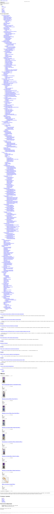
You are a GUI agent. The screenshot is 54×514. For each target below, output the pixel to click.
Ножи (6, 22)
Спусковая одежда (9, 175)
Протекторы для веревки (9, 62)
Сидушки (5, 295)
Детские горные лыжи (8, 111)
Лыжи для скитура (8, 112)
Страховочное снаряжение (7, 65)
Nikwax (3, 371)
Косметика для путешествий (8, 17)
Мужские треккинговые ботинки (10, 151)
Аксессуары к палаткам (7, 240)
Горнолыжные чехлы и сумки (8, 106)
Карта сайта (3, 12)
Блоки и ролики (7, 59)
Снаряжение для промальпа (8, 58)
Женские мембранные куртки (11, 192)
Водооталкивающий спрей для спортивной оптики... (11, 384)
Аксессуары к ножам (8, 20)
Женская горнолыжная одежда (9, 169)
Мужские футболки (10, 186)
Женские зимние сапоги (10, 137)
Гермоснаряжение (6, 275)
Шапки (6, 164)
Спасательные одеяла (7, 28)
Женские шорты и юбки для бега (12, 199)
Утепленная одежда (6, 223)
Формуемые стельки (10, 128)
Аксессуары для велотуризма (8, 72)
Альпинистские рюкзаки (7, 247)
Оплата (3, 10)
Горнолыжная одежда (7, 165)
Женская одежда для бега (9, 196)
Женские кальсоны (10, 216)
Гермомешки (7, 276)
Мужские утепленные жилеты (11, 230)
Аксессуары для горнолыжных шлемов (11, 96)
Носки (6, 156)
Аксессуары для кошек (10, 44)
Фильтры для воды (6, 40)
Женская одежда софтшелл (9, 207)
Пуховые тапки (6, 147)
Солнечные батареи (8, 301)
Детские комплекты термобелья (11, 214)
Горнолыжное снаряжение (6, 84)
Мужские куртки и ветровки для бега (12, 201)
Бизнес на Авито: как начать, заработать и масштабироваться (9, 354)
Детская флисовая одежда (9, 233)
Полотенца (5, 24)
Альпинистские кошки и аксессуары (10, 43)
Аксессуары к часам (8, 305)
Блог (2, 9)
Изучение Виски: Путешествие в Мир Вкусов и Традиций (9, 325)
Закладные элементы (8, 52)
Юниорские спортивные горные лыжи (11, 114)
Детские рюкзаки (6, 251)
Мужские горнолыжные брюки (11, 173)
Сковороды (5, 288)
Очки (6, 30)
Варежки (6, 155)
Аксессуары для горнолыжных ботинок (11, 90)
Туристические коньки (7, 260)
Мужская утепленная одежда (9, 228)
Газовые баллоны (6, 80)
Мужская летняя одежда (8, 184)
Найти (1, 4)
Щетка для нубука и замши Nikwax (8, 484)
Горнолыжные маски (7, 101)
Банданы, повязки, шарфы (9, 154)
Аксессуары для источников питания (10, 299)
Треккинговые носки (10, 161)
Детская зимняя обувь (8, 135)
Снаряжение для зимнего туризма (7, 256)
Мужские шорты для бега (10, 203)
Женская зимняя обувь (8, 136)
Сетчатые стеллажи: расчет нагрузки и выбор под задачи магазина (10, 319)
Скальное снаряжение (7, 51)
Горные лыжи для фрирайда (9, 110)
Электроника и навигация (6, 296)
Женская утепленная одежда (9, 225)
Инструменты (7, 85)
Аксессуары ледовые (8, 42)
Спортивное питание (5, 271)
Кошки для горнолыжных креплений (10, 98)
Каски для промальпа (8, 61)
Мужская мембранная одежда (9, 193)
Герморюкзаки (6, 249)
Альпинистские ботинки (7, 131)
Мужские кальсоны (10, 220)
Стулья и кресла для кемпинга (8, 122)
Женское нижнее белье (10, 218)
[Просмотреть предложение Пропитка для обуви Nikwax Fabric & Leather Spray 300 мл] (3, 454)
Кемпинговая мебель (5, 121)
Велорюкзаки (6, 248)
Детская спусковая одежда (11, 166)
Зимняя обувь (6, 134)
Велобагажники (6, 73)
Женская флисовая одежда (9, 235)
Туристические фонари (7, 37)
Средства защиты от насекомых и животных (10, 31)
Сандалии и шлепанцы (7, 148)
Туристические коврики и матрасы (7, 292)
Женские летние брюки (10, 180)
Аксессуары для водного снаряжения (9, 75)
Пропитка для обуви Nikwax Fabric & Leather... (10, 456)
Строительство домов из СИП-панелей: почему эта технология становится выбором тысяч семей (15, 331)
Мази (6, 87)
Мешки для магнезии (8, 55)
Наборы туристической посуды (8, 286)
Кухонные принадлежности (8, 285)
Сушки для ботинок (8, 88)
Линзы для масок (7, 103)
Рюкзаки (3, 246)
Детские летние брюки (10, 177)
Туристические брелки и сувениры (9, 36)
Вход (2, 6)
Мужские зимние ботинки (11, 139)
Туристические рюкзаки (7, 254)
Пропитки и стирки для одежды (10, 26)
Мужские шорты (9, 187)
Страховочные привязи (8, 64)
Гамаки (5, 241)
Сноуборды (5, 265)
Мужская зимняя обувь (8, 138)
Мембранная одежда (7, 188)
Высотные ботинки (8, 132)
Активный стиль (6, 130)
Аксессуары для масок (8, 102)
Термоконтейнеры (6, 35)
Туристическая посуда (5, 283)
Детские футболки (9, 178)
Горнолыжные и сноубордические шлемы (10, 95)
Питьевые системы (6, 23)
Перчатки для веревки (8, 56)
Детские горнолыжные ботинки (10, 92)
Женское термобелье (8, 215)
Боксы (5, 274)
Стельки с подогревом (10, 127)
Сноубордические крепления (8, 264)
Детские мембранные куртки (11, 190)
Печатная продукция (5, 245)
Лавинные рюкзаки (10, 119)
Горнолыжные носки (10, 158)
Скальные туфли (6, 57)
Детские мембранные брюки (11, 189)
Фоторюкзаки (6, 255)
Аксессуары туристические (6, 15)
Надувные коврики (6, 293)
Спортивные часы (6, 304)
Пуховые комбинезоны (10, 231)
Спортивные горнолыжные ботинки (10, 93)
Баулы (4, 273)
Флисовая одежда (6, 232)
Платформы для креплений (9, 100)
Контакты (3, 11)
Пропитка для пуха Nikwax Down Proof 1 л (10, 398)
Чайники (5, 290)
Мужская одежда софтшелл (9, 209)
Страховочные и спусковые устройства (11, 70)
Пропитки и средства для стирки (8, 25)
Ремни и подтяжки (8, 163)
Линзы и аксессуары (8, 29)
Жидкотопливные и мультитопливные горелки (10, 82)
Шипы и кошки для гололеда (9, 129)
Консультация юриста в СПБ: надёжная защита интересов (9, 337)
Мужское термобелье (8, 219)
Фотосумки (5, 282)
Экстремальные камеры (7, 307)
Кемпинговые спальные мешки (8, 268)
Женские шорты (9, 182)
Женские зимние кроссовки (11, 143)
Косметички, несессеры (7, 277)
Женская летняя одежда (8, 179)
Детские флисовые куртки (11, 234)
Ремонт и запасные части (9, 77)
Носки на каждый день (10, 160)
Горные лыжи (6, 108)
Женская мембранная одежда (9, 191)
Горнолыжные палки (8, 105)
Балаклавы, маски (8, 153)
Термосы (5, 289)
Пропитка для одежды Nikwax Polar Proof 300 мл (11, 427)
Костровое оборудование (7, 18)
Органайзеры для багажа (7, 279)
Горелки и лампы (4, 78)
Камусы (6, 86)
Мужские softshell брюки (10, 210)
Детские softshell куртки (10, 206)
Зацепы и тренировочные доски (10, 49)
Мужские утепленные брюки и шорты (12, 229)
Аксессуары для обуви (7, 124)
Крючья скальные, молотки (9, 54)
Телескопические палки (7, 32)
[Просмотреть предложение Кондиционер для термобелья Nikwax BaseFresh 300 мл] (3, 440)
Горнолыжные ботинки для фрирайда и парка (12, 91)
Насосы (6, 76)
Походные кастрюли (7, 287)
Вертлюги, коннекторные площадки (10, 60)
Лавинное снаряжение (7, 116)
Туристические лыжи (7, 261)
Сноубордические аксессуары (8, 263)
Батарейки (6, 300)
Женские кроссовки (8, 142)
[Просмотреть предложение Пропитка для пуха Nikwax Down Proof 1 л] (3, 397)
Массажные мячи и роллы (9, 50)
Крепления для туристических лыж (9, 258)
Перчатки (6, 162)
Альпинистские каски (8, 66)
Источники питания (7, 298)
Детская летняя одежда (8, 176)
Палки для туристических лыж (8, 259)
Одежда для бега (6, 195)
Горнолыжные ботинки (7, 89)
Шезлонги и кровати (7, 123)
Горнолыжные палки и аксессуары (9, 104)
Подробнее (2, 323)
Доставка (3, 499)
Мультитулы (7, 21)
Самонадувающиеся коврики (8, 294)
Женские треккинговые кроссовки (12, 144)
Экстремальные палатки (7, 244)
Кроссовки (5, 140)
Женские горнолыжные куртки (11, 171)
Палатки (3, 239)
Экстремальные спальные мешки (8, 270)
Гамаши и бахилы (8, 125)
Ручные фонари (7, 39)
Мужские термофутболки (10, 221)
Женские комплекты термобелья (11, 217)
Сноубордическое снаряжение (6, 262)
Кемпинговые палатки (7, 242)
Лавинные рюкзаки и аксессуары (10, 118)
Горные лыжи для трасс (8, 109)
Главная (3, 8)
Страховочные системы (8, 71)
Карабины (6, 68)
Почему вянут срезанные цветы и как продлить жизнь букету (9, 348)
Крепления (7, 99)
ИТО (6, 53)
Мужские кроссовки (8, 145)
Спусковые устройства (8, 63)
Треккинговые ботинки (7, 149)
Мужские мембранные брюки (11, 194)
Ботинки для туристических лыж (8, 257)
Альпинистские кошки (10, 45)
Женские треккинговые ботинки (10, 150)
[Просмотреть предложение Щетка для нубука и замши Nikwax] (5, 482)
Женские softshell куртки (10, 208)
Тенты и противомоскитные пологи (9, 243)
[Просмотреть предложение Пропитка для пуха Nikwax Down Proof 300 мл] (3, 411)
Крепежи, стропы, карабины (8, 19)
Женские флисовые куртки (11, 236)
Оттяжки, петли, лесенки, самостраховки (11, 69)
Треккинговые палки (8, 34)
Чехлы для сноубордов (7, 266)
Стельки (6, 126)
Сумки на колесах (6, 281)
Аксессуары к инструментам (11, 47)
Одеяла (5, 269)
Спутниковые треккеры (7, 306)
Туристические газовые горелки (8, 83)
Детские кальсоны (9, 213)
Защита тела (5, 115)
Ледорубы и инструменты (11, 48)
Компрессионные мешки (7, 16)
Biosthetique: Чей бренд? (4, 343)
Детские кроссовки (8, 141)
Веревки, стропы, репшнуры (9, 67)
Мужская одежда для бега (9, 200)
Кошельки (5, 278)
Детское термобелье (8, 212)
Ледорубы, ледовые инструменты (10, 46)
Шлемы (6, 97)
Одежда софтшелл (6, 204)
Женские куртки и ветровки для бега (12, 197)
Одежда (3, 152)
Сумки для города (6, 280)
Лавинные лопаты (8, 117)
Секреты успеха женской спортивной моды (7, 366)
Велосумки (5, 74)
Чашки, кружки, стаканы (7, 291)
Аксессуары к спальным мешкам (8, 267)
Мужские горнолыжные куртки (11, 174)
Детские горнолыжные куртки (11, 168)
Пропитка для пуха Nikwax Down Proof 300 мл (10, 413)
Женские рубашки (9, 181)
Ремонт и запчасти (6, 27)
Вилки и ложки (6, 284)
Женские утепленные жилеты (11, 227)
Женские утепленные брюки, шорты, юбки (13, 226)
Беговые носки (9, 157)
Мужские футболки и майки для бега (12, 202)
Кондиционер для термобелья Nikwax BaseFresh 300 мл (12, 441)
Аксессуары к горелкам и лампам (8, 79)
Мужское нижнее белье (10, 222)
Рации (5, 303)
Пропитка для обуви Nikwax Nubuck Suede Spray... (11, 470)
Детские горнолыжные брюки (11, 167)
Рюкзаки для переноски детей (8, 253)
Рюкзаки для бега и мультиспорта (8, 252)
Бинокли (5, 297)
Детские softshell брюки (10, 205)
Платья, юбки (9, 183)
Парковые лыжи (7, 113)
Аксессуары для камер (8, 308)
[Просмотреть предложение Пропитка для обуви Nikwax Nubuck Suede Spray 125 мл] (3, 468)
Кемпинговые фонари (8, 38)
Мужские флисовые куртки (11, 238)
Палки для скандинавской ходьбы (10, 33)
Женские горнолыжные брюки (11, 170)
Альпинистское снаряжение (6, 41)
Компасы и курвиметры (7, 302)
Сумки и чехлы (4, 272)
